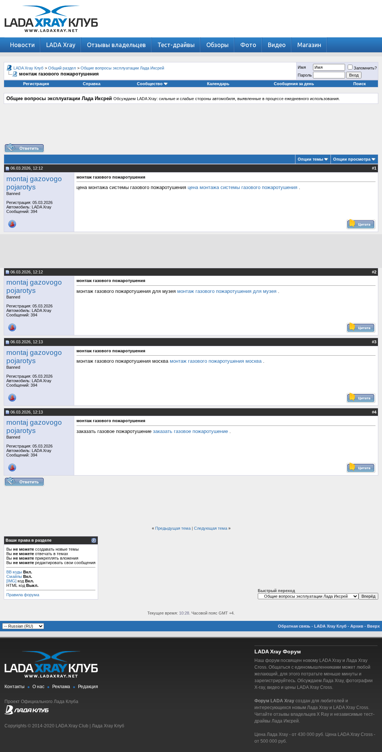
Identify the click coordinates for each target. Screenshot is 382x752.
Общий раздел (62, 68)
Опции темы (310, 159)
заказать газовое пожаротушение (190, 431)
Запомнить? (365, 68)
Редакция (88, 686)
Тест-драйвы (176, 44)
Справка (91, 83)
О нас (38, 686)
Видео (277, 44)
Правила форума (22, 594)
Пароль (305, 75)
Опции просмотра (351, 159)
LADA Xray (60, 44)
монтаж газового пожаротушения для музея (226, 291)
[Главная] (51, 35)
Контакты (14, 686)
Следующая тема (210, 528)
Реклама (61, 686)
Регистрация (36, 83)
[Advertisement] (191, 126)
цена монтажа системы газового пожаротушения (242, 187)
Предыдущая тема (173, 528)
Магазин (309, 44)
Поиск (359, 83)
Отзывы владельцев (116, 44)
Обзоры (217, 44)
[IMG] (11, 581)
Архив (356, 626)
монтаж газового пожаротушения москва (216, 361)
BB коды (14, 572)
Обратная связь (294, 626)
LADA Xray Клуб (28, 68)
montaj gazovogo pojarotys (34, 183)
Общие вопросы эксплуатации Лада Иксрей (122, 68)
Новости (22, 44)
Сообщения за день (294, 83)
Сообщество (150, 83)
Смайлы (14, 576)
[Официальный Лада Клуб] (26, 713)
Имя (302, 67)
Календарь (218, 83)
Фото (248, 44)
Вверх (373, 626)
